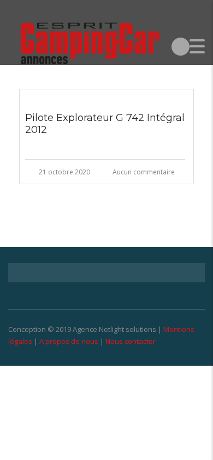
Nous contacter (130, 341)
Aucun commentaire (144, 172)
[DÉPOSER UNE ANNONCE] (180, 46)
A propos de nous (68, 341)
